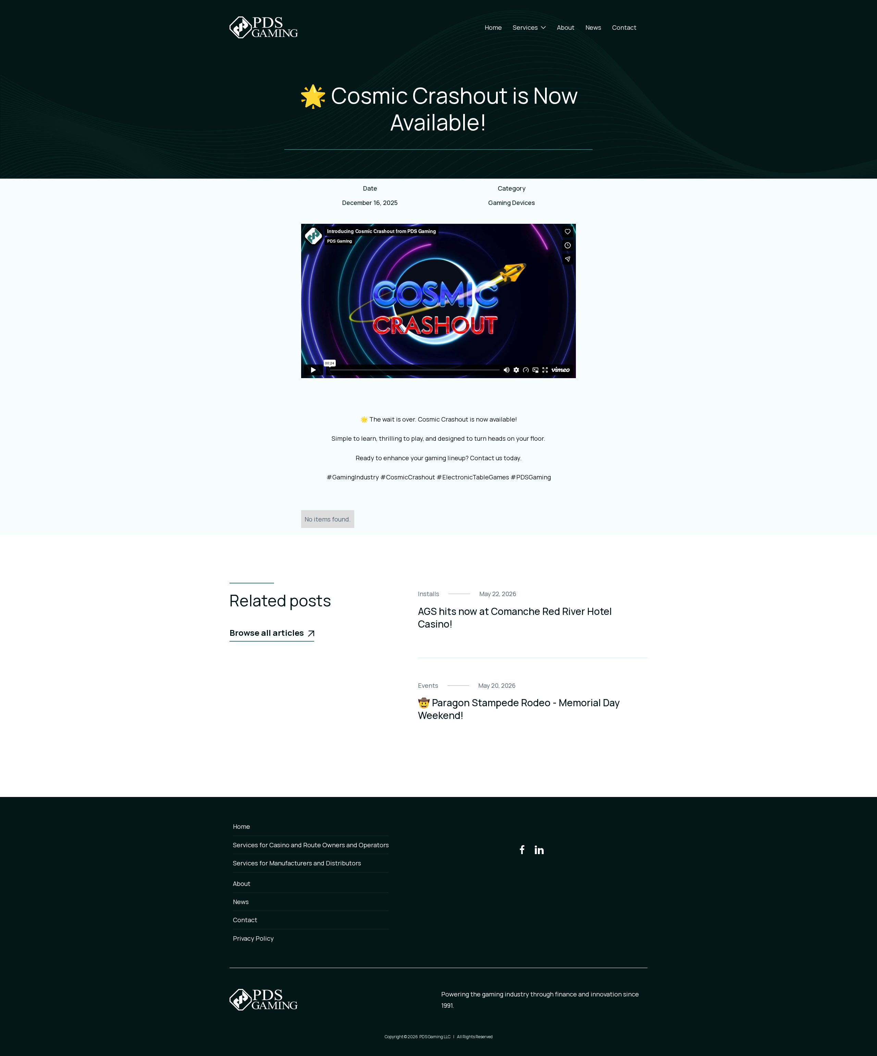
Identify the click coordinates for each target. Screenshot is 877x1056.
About (566, 27)
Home (493, 27)
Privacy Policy (253, 938)
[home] (264, 27)
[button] (529, 27)
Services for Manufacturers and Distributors (297, 863)
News (593, 27)
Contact (624, 27)
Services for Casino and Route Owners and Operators (311, 845)
